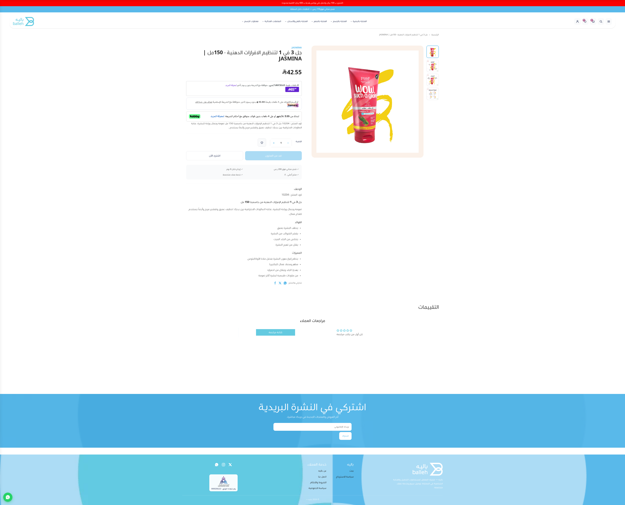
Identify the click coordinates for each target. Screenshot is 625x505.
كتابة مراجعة (275, 332)
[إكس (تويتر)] (230, 465)
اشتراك (345, 436)
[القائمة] (608, 21)
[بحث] (601, 21)
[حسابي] (577, 21)
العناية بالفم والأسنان (297, 21)
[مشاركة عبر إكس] (280, 283)
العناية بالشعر (320, 21)
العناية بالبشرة (360, 21)
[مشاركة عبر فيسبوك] (275, 283)
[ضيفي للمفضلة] (262, 142)
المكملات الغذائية (273, 21)
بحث (351, 471)
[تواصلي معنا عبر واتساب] (7, 497)
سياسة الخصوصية (317, 488)
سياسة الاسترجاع (345, 477)
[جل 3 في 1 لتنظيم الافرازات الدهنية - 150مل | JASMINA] (432, 66)
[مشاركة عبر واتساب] (285, 283)
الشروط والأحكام (318, 482)
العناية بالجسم (340, 21)
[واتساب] (217, 465)
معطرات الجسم (251, 21)
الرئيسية (435, 35)
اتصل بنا (322, 477)
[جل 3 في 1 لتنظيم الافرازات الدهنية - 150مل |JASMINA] (432, 52)
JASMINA (297, 48)
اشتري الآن (214, 155)
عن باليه (322, 471)
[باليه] (23, 21)
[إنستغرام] (223, 465)
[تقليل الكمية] (288, 143)
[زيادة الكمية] (273, 143)
